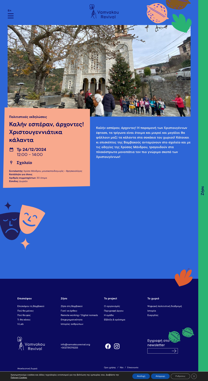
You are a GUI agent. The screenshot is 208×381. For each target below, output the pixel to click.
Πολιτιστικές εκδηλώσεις (28, 117)
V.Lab (20, 324)
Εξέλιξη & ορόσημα (114, 319)
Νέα (121, 368)
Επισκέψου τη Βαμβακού (30, 306)
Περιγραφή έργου (113, 311)
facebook (108, 346)
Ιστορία (151, 311)
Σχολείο (24, 163)
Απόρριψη (160, 376)
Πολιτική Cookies (19, 378)
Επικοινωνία (132, 368)
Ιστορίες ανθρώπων (72, 324)
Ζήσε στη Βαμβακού (72, 306)
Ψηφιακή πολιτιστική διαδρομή (164, 306)
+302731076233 (69, 348)
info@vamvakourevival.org (75, 344)
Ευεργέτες (153, 315)
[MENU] (11, 16)
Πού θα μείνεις (25, 311)
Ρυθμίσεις (180, 376)
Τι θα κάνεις (24, 319)
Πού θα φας (24, 315)
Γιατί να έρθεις (69, 311)
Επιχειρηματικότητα (71, 319)
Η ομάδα (109, 315)
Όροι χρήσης (110, 368)
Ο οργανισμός (112, 306)
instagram (117, 346)
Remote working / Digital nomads (79, 315)
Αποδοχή (141, 376)
